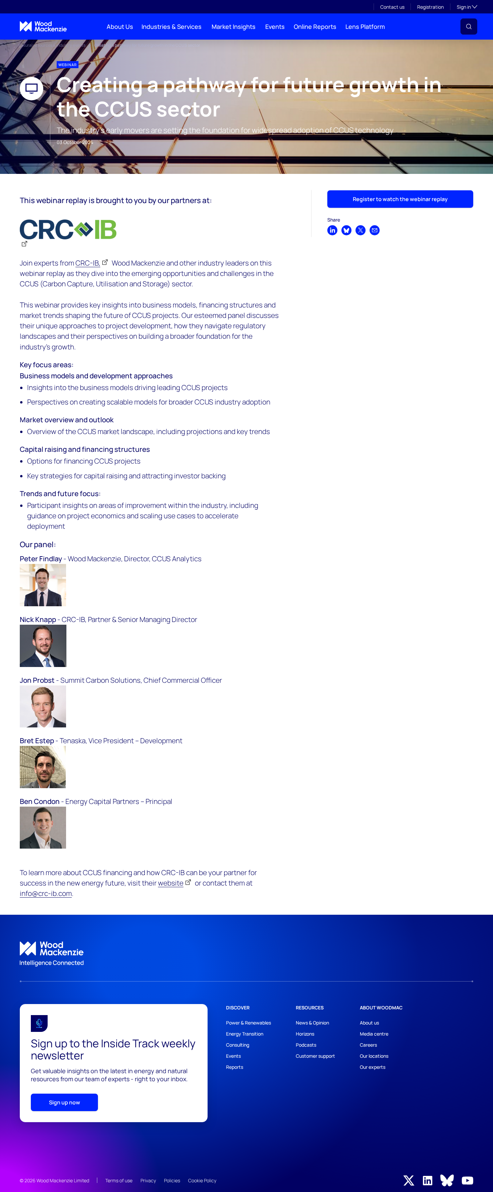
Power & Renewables (248, 1022)
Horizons (305, 1034)
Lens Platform (365, 26)
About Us (120, 26)
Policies (172, 1180)
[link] (246, 954)
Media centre (374, 1034)
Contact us (392, 7)
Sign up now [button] (64, 1102)
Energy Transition (244, 1034)
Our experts (372, 1067)
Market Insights (234, 26)
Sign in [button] (467, 6)
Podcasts (306, 1045)
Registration (430, 7)
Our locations (374, 1056)
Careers (368, 1045)
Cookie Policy (202, 1180)
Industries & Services (172, 26)
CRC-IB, (87, 263)
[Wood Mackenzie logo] (43, 26)
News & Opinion (312, 1022)
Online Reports (315, 26)
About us (369, 1022)
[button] (468, 26)
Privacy (148, 1180)
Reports (234, 1067)
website (170, 883)
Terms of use (118, 1180)
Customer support (315, 1056)
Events (275, 26)
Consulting (237, 1045)
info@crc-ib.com (46, 893)
